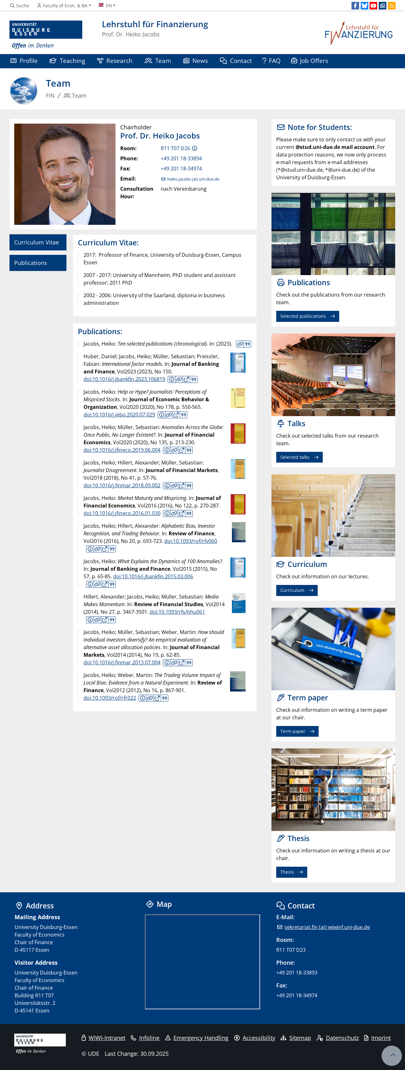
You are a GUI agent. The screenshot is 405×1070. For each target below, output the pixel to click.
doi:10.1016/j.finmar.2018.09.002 (122, 485)
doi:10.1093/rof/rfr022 (110, 697)
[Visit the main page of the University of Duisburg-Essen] (45, 35)
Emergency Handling (200, 1038)
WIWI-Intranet (107, 1038)
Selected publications (303, 316)
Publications (30, 263)
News (200, 60)
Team (163, 60)
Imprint (381, 1038)
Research (119, 60)
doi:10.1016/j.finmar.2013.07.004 (122, 662)
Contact (241, 60)
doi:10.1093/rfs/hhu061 (177, 611)
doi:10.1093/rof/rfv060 (190, 541)
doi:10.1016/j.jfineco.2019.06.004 (122, 449)
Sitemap (300, 1038)
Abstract (171, 379)
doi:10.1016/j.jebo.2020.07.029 (119, 414)
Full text (186, 379)
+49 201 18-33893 (296, 972)
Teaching (72, 60)
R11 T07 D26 (175, 148)
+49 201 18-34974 (181, 168)
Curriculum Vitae (36, 242)
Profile (29, 60)
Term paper (292, 731)
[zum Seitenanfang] (392, 1056)
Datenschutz (342, 1038)
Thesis (287, 872)
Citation (247, 344)
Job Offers (314, 60)
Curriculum (292, 590)
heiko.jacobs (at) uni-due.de (193, 179)
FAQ (275, 60)
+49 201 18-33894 (181, 158)
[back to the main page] (359, 35)
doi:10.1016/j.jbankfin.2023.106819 (124, 379)
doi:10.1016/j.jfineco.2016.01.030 (122, 513)
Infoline (149, 1038)
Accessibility (259, 1038)
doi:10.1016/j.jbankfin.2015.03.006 (153, 576)
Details (240, 344)
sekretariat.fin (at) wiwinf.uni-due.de (327, 927)
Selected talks (294, 457)
